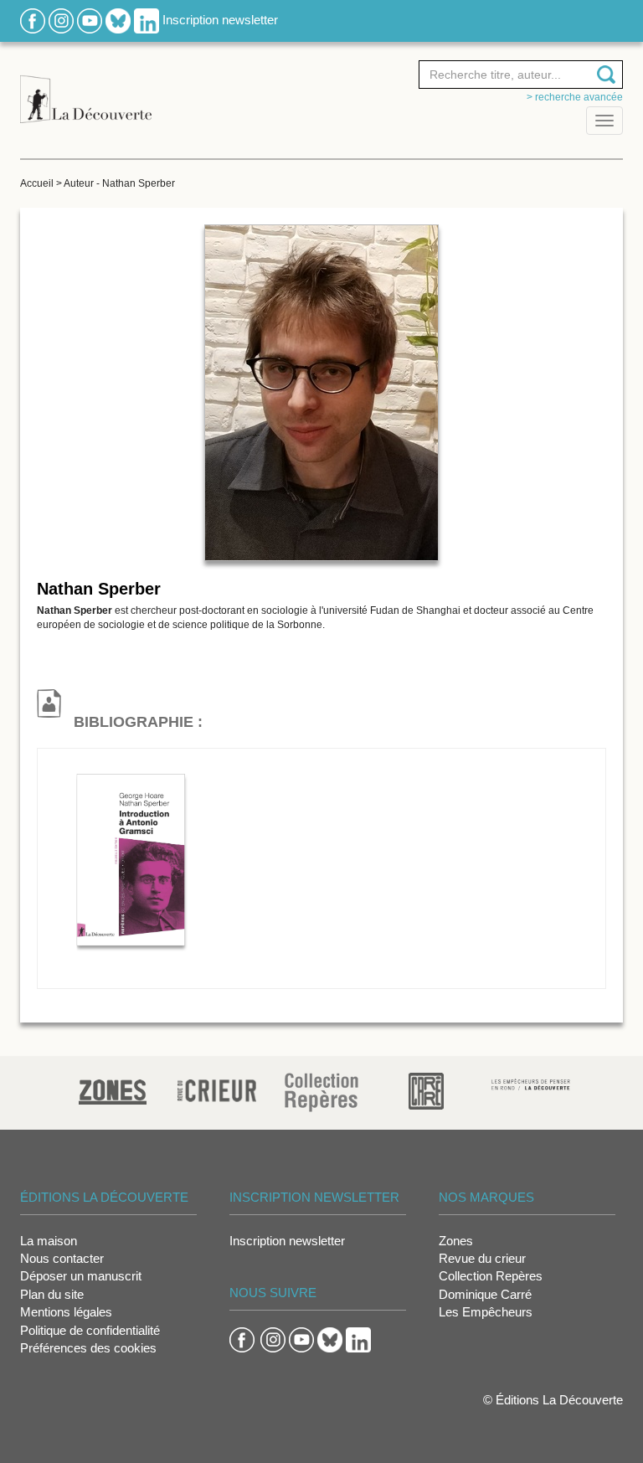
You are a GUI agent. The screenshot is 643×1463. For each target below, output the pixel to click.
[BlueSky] (118, 20)
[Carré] (426, 1090)
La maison (48, 1241)
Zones (456, 1241)
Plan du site (52, 1294)
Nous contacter (62, 1258)
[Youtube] (89, 20)
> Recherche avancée (575, 97)
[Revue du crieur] (217, 1088)
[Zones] (113, 1090)
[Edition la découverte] (86, 90)
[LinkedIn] (146, 20)
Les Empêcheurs (485, 1312)
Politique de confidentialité (90, 1330)
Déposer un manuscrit (80, 1276)
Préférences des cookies (88, 1348)
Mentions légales (66, 1312)
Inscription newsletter (220, 20)
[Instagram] (61, 20)
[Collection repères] (321, 1091)
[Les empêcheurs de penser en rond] (531, 1083)
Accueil (37, 183)
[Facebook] (32, 20)
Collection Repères (491, 1276)
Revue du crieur (482, 1258)
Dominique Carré (485, 1294)
